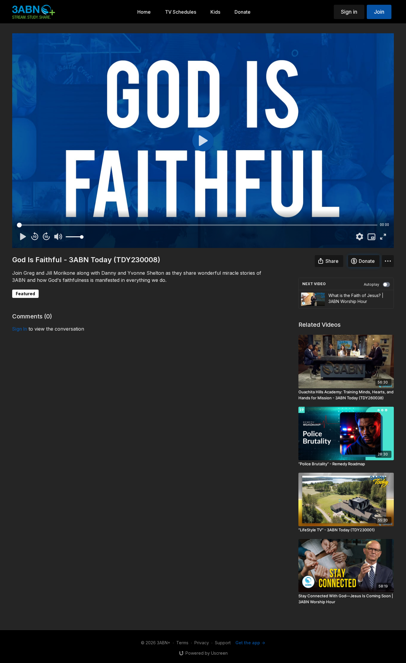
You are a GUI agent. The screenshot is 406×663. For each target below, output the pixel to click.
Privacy (201, 642)
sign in (19, 329)
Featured (25, 293)
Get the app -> (250, 642)
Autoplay (371, 284)
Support (223, 642)
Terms (182, 642)
